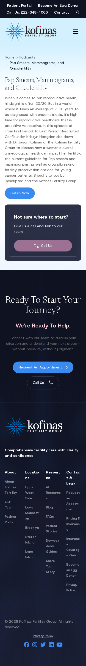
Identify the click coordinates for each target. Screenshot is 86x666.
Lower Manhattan (32, 512)
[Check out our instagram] (34, 645)
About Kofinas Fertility (11, 487)
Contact (61, 12)
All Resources (53, 492)
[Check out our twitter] (43, 645)
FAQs (50, 516)
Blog (49, 507)
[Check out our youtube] (59, 645)
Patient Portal (19, 5)
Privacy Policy (43, 636)
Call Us (46, 245)
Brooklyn (32, 528)
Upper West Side (30, 492)
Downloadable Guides (52, 546)
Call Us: (13, 12)
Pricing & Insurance (73, 524)
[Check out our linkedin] (51, 645)
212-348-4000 (34, 12)
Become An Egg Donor (58, 5)
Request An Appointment (40, 367)
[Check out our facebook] (26, 645)
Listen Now (20, 193)
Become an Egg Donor (72, 570)
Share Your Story (50, 566)
